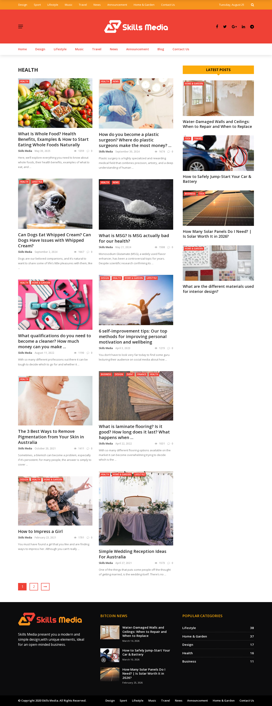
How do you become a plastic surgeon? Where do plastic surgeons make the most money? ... (135, 139)
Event (130, 374)
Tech (187, 138)
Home (22, 49)
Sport (37, 5)
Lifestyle (52, 5)
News (97, 5)
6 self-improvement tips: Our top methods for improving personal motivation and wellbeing (133, 336)
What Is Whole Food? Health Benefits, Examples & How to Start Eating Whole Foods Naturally (53, 139)
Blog (160, 49)
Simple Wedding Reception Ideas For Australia (132, 554)
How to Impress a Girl (40, 531)
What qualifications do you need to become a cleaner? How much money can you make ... (54, 341)
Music (68, 5)
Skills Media (25, 151)
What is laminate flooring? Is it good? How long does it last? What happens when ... (134, 432)
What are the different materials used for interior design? (218, 289)
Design (22, 5)
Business (106, 374)
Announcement (117, 5)
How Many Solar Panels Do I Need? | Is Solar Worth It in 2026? (217, 234)
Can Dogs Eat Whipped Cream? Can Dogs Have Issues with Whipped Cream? (54, 240)
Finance (141, 374)
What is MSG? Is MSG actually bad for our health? (134, 238)
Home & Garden (144, 5)
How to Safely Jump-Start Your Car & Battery (217, 179)
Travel (83, 5)
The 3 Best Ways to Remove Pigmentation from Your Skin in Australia (51, 436)
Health (24, 81)
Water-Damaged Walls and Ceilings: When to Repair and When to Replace (217, 124)
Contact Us (168, 5)
